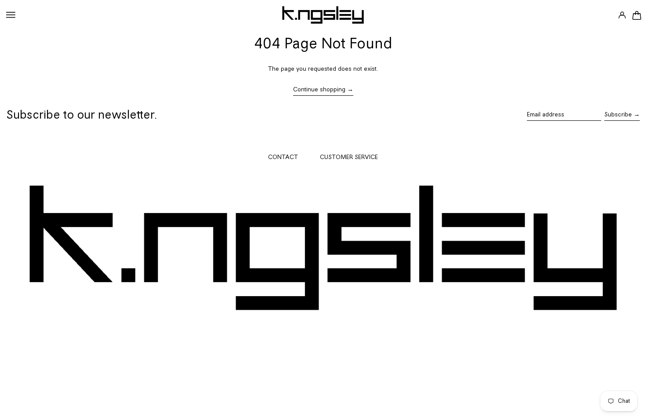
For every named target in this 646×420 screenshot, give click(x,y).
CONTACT (283, 157)
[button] (636, 15)
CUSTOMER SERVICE (349, 157)
